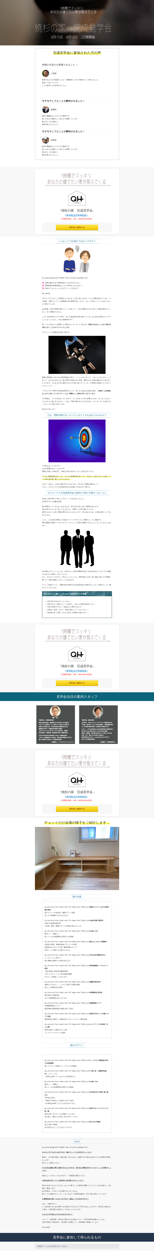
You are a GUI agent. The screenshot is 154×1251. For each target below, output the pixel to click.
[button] (41, 858)
